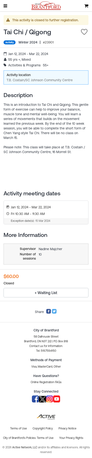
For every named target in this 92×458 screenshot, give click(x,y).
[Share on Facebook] (48, 313)
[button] (84, 32)
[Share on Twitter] (54, 313)
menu (5, 5)
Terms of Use (45, 438)
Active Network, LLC (25, 447)
